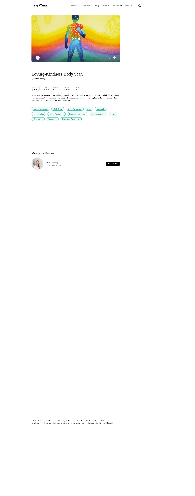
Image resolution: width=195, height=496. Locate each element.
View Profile (113, 164)
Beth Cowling (39, 78)
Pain (89, 109)
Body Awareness (75, 109)
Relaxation (38, 119)
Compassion (39, 114)
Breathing (52, 119)
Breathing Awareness (71, 119)
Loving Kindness (41, 109)
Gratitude (101, 109)
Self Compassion (98, 114)
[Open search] (140, 6)
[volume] (114, 58)
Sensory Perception (77, 114)
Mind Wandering (56, 114)
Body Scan (57, 109)
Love (113, 114)
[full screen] (107, 58)
